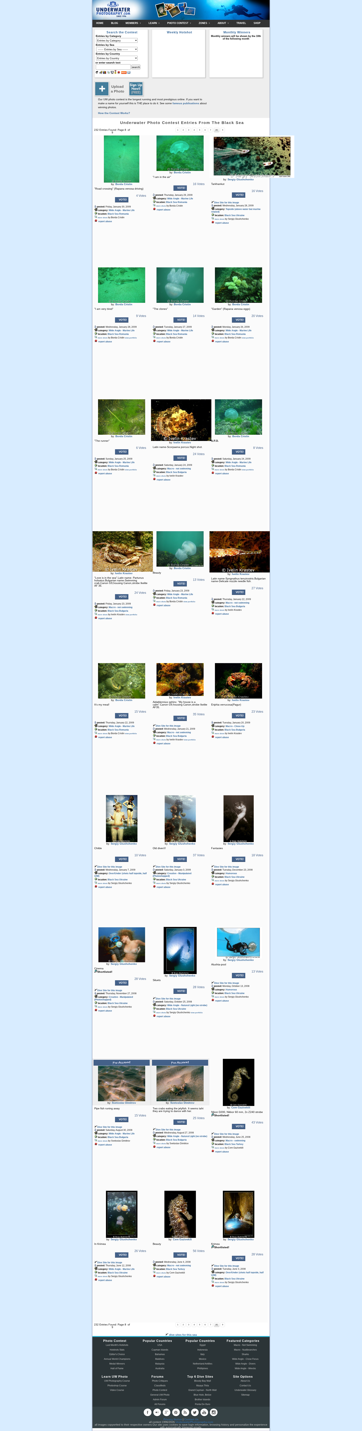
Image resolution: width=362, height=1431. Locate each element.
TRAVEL (241, 23)
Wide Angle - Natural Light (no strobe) (187, 1005)
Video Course (117, 1390)
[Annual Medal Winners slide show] (112, 72)
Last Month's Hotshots (117, 1345)
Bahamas (160, 1354)
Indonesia (202, 1349)
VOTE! (123, 199)
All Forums (159, 1404)
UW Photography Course (117, 1381)
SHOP (257, 23)
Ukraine (240, 215)
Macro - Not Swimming (245, 1345)
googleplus (166, 1412)
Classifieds (160, 1385)
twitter (195, 1412)
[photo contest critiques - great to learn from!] (100, 72)
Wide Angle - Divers (245, 1363)
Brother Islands (202, 1399)
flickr (157, 1412)
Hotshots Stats (117, 1349)
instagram (213, 1412)
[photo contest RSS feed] (124, 72)
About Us (245, 1381)
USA (159, 1345)
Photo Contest (160, 1390)
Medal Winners (117, 1363)
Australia (159, 1368)
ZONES (203, 23)
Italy (202, 1354)
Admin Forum (160, 1399)
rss (185, 1412)
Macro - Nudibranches (245, 1349)
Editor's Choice (117, 1354)
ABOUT (222, 23)
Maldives (159, 1359)
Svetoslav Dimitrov (124, 1102)
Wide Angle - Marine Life (122, 210)
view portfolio (131, 338)
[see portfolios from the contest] (108, 72)
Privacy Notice (172, 1419)
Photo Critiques (160, 1381)
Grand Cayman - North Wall (202, 1390)
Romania (124, 214)
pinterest (176, 1412)
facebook (147, 1412)
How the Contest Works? (114, 113)
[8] (217, 130)
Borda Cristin (123, 184)
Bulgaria (182, 472)
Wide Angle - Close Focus (245, 1359)
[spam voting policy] (118, 72)
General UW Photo (159, 1395)
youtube (204, 1412)
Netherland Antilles (202, 1363)
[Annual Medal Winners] (115, 72)
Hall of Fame (116, 1368)
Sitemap (245, 1395)
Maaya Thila (202, 1385)
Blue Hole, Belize (202, 1395)
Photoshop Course (117, 1385)
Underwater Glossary (245, 1390)
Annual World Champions (117, 1359)
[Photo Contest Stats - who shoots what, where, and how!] (104, 72)
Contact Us (245, 1385)
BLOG (114, 23)
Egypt (203, 1345)
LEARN (153, 23)
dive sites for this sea (182, 1334)
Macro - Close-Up (235, 726)
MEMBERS (132, 23)
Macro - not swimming (179, 468)
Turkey (239, 1144)
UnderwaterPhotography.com (194, 1421)
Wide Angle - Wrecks (245, 1368)
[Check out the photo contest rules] (128, 72)
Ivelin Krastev (182, 442)
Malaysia (159, 1363)
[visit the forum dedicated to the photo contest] (96, 72)
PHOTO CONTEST (178, 23)
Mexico (202, 1359)
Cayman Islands (160, 1349)
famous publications (186, 103)
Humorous (231, 873)
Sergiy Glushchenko (241, 179)
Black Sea (113, 214)
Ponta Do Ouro (202, 1404)
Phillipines (202, 1368)
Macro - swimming (235, 1140)
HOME (100, 23)
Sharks (245, 1354)
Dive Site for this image (226, 202)
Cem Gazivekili (240, 1107)
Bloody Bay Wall (202, 1381)
